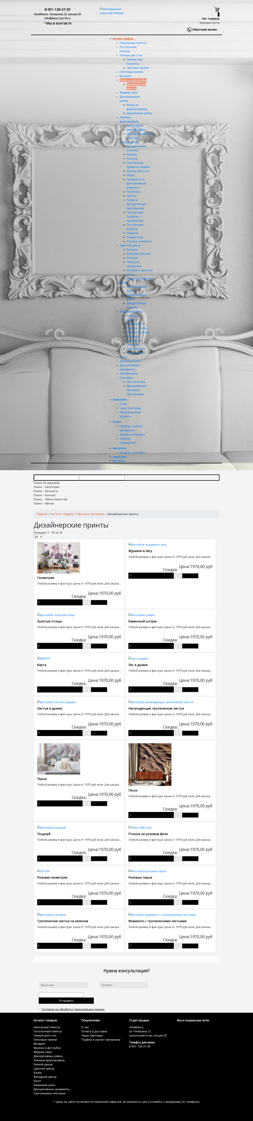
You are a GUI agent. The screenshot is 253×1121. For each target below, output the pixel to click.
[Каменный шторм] (141, 614)
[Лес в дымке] (138, 658)
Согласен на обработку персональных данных (73, 1009)
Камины (131, 154)
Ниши (130, 175)
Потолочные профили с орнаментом (134, 216)
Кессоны (132, 257)
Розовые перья (140, 877)
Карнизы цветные (138, 253)
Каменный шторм (142, 621)
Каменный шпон (130, 361)
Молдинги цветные (139, 270)
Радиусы (132, 233)
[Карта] (43, 658)
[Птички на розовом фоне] (140, 827)
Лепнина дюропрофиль (49, 1060)
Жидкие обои (129, 92)
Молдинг (125, 76)
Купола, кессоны (137, 171)
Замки (130, 319)
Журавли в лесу (140, 551)
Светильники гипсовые (49, 1093)
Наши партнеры (130, 408)
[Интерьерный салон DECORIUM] (112, 11)
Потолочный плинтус (48, 1031)
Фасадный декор (131, 311)
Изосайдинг (134, 324)
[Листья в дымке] (56, 701)
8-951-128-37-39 (57, 9)
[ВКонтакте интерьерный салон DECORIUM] (57, 22)
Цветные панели (137, 67)
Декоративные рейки (48, 1056)
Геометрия (45, 578)
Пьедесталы (134, 237)
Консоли (132, 158)
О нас (123, 404)
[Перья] (58, 758)
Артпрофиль (134, 125)
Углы (129, 274)
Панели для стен (131, 55)
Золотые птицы (49, 621)
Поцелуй (43, 834)
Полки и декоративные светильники (136, 204)
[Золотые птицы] (56, 614)
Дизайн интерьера (132, 434)
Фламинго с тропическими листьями (157, 921)
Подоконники (135, 348)
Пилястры (133, 191)
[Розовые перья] (147, 871)
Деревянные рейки (139, 113)
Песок (133, 790)
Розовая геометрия (52, 877)
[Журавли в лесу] (147, 544)
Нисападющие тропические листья (156, 708)
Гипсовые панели (131, 72)
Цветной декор (130, 245)
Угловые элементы (139, 241)
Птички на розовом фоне (148, 834)
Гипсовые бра (135, 381)
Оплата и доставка (132, 452)
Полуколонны (135, 352)
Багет (123, 357)
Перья (42, 779)
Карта (41, 665)
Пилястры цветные (139, 278)
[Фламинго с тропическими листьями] (162, 914)
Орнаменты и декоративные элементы (136, 183)
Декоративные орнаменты (52, 1089)
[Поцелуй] (51, 827)
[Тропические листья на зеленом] (51, 914)
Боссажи (132, 315)
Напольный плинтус (133, 43)
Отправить (66, 1000)
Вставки (132, 249)
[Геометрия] (58, 557)
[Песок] (149, 764)
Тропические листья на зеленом (62, 921)
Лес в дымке (138, 665)
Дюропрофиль (136, 129)
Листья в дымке (49, 708)
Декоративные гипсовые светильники (136, 390)
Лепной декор (129, 142)
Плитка (131, 195)
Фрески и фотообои (133, 80)
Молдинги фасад (137, 332)
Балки (124, 282)
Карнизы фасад (136, 328)
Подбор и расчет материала (100, 1039)
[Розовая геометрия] (43, 871)
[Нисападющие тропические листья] (160, 701)
